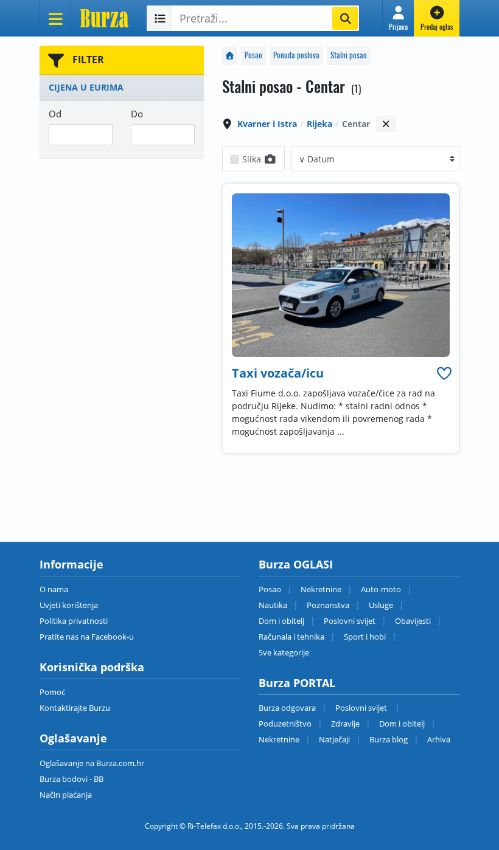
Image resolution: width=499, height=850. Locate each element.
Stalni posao (348, 55)
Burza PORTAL (297, 683)
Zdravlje (345, 723)
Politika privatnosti (74, 620)
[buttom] (444, 373)
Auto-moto (381, 589)
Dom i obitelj (281, 620)
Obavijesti (413, 620)
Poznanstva (328, 604)
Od (55, 114)
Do (137, 114)
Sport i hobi (365, 636)
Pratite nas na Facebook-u (87, 636)
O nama (54, 589)
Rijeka (319, 124)
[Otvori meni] (55, 18)
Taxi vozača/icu (278, 373)
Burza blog (388, 739)
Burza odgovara (287, 707)
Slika (252, 159)
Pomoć (52, 691)
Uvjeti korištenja (69, 604)
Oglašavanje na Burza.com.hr (92, 763)
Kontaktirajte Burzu (75, 707)
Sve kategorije (284, 652)
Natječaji (334, 739)
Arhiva (438, 739)
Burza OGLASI (296, 564)
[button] (398, 18)
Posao (253, 55)
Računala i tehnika (291, 636)
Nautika (273, 604)
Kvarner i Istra (267, 124)
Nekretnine (321, 589)
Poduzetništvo (285, 723)
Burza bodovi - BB (71, 778)
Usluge (381, 604)
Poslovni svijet (349, 620)
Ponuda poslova (296, 55)
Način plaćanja (66, 794)
